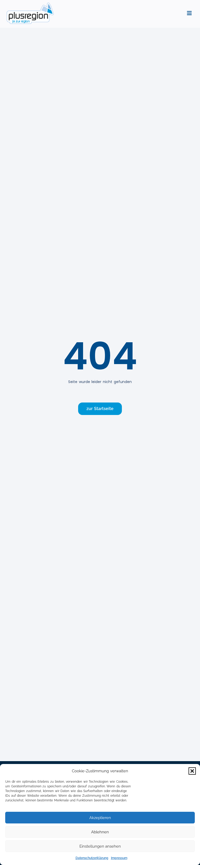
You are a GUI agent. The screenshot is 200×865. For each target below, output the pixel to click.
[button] (192, 771)
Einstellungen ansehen (100, 846)
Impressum (119, 858)
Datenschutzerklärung (92, 858)
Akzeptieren (100, 817)
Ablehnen (100, 832)
